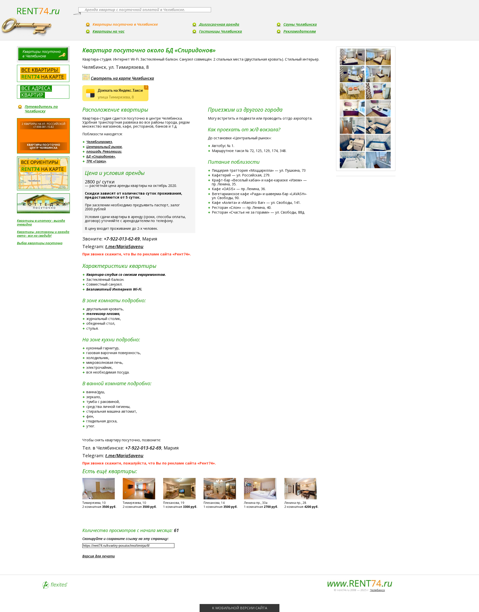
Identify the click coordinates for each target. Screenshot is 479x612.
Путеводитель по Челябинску (41, 108)
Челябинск (377, 590)
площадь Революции (103, 151)
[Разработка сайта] (54, 587)
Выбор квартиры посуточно (39, 243)
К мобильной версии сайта (239, 608)
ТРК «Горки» (96, 161)
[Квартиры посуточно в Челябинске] (43, 54)
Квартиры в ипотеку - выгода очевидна (41, 222)
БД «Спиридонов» (100, 156)
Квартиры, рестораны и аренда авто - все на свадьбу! (43, 233)
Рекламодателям (299, 31)
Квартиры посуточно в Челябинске (125, 24)
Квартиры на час (108, 31)
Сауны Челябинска (300, 24)
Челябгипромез (99, 141)
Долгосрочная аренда (219, 24)
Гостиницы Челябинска (220, 31)
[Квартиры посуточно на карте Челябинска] (43, 73)
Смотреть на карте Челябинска (122, 78)
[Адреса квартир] (43, 92)
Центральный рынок (104, 146)
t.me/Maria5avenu (124, 246)
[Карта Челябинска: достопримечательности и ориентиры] (43, 173)
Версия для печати (98, 556)
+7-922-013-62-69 (122, 239)
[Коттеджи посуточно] (43, 203)
